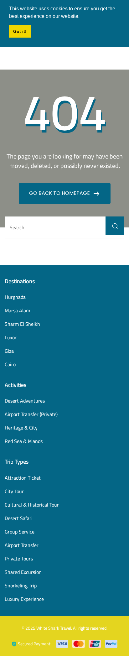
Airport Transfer (22, 545)
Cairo (10, 364)
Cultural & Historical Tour (32, 504)
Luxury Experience (24, 599)
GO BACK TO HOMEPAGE (60, 193)
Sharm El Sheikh (22, 324)
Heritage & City (21, 427)
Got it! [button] (20, 31)
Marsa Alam (17, 310)
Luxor (11, 337)
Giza (9, 351)
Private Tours (19, 558)
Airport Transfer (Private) (31, 414)
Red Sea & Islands (24, 441)
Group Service (19, 531)
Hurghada (15, 297)
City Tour (14, 491)
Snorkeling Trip (21, 585)
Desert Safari (19, 518)
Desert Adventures (25, 400)
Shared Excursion (23, 572)
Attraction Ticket (23, 477)
